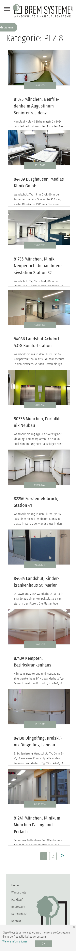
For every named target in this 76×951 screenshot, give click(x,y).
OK (44, 944)
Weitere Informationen (15, 941)
